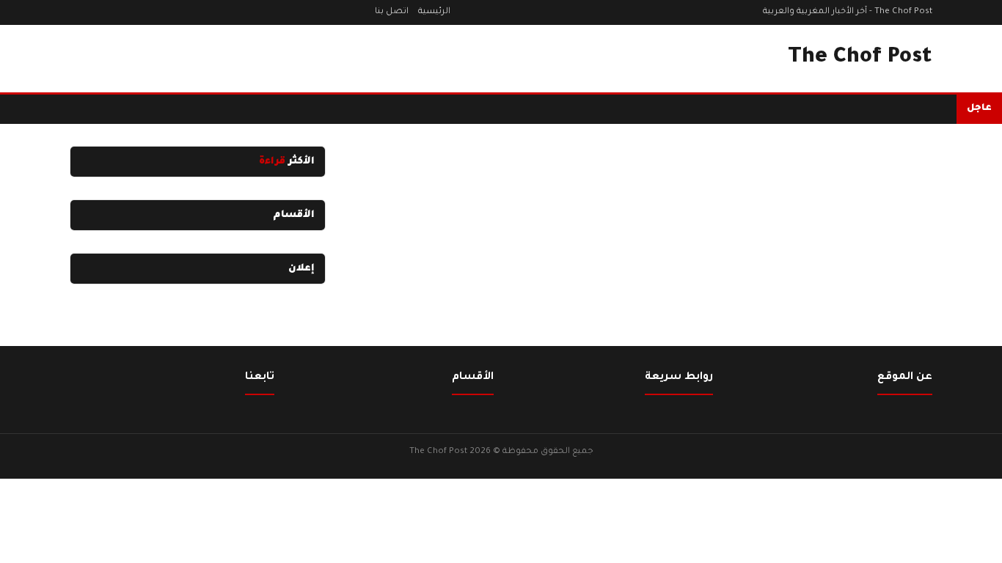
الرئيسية (434, 12)
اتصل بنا (392, 12)
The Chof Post (860, 58)
